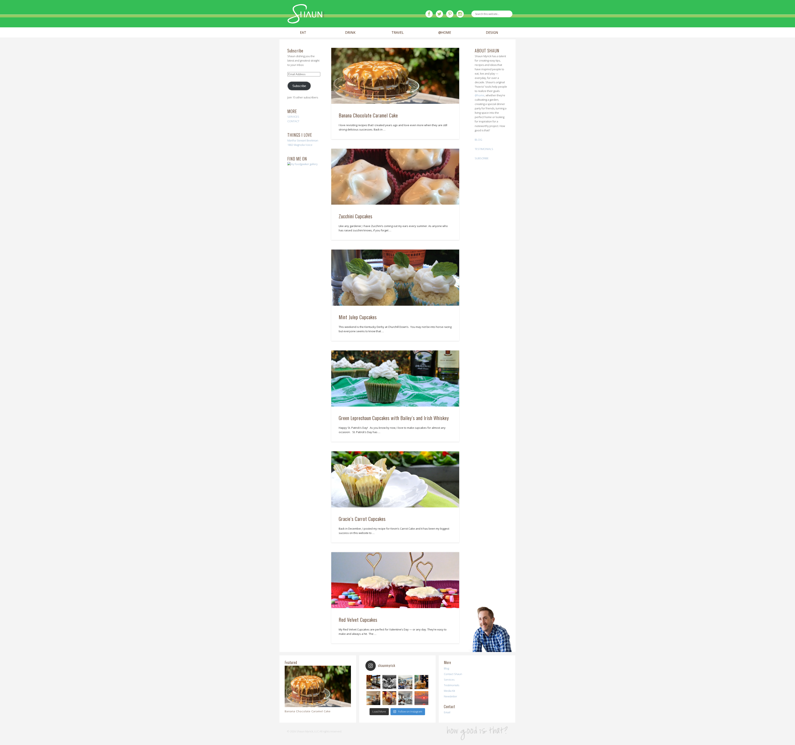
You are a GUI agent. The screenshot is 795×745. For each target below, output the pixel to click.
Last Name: (251, 88)
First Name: (251, 64)
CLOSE (551, 26)
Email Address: (253, 47)
